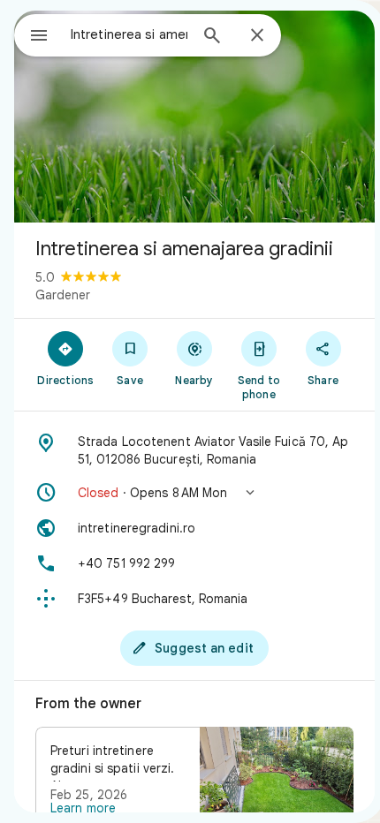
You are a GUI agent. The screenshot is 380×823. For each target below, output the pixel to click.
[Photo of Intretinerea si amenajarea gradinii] (194, 117)
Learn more (83, 808)
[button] (194, 492)
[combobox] (129, 34)
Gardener (62, 295)
